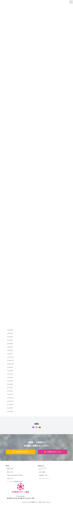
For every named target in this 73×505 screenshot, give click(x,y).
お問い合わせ (10, 478)
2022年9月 (10, 408)
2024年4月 (10, 343)
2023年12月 (10, 357)
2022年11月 (10, 401)
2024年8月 (10, 330)
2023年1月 (10, 394)
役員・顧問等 (42, 472)
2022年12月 (10, 398)
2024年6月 (10, 337)
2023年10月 (10, 364)
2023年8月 (10, 371)
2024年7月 (10, 333)
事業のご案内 (10, 469)
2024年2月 (10, 350)
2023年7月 (10, 374)
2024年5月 (10, 340)
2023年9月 (10, 367)
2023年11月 (10, 360)
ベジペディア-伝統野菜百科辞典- (15, 481)
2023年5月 (10, 381)
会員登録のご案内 (43, 475)
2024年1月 (10, 354)
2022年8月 (10, 411)
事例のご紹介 (10, 472)
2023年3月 (10, 387)
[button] (20, 452)
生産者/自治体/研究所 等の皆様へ (15, 475)
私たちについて (42, 469)
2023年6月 (10, 377)
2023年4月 (10, 384)
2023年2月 (10, 391)
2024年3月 (10, 347)
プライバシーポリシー (44, 478)
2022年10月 (10, 404)
